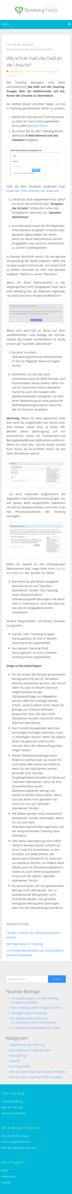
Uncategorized (20, 1066)
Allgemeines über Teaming (27, 1045)
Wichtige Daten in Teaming (28, 1013)
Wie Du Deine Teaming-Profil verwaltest (36, 1077)
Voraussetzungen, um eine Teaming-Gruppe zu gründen (35, 1000)
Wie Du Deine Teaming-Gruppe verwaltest (38, 1072)
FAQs (4, 1170)
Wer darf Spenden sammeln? (19, 1148)
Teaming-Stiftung (11, 1101)
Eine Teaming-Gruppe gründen (30, 1050)
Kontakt (6, 1182)
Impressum (8, 1176)
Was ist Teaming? (12, 1107)
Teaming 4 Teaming (13, 1113)
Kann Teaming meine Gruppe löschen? (36, 1008)
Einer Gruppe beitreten (15, 1142)
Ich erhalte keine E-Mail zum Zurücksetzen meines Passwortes (33, 1020)
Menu (5, 24)
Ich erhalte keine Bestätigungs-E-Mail (35, 1028)
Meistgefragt (16, 71)
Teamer (15, 1061)
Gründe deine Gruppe (15, 1136)
